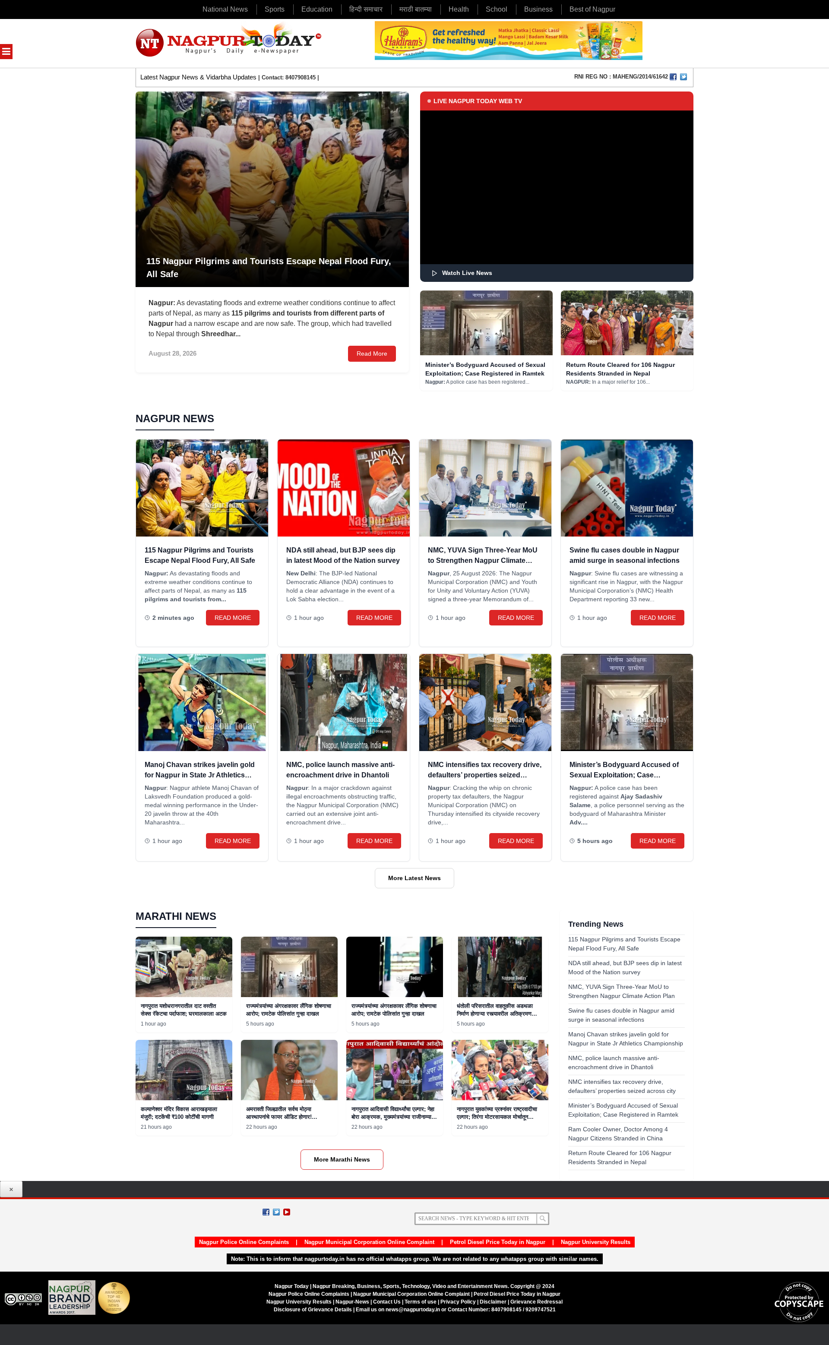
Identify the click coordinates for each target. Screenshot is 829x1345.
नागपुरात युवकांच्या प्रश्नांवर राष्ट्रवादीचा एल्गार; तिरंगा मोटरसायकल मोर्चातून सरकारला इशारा (497, 1117)
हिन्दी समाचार (366, 9)
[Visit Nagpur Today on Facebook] (673, 76)
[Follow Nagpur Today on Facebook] (266, 1212)
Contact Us (387, 1302)
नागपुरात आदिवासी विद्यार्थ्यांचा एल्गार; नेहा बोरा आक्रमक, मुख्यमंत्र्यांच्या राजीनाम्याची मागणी (393, 1117)
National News (225, 9)
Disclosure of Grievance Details (313, 1310)
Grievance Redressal (536, 1302)
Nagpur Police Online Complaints (244, 1242)
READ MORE (233, 617)
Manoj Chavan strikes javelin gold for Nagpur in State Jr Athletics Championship (200, 775)
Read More (372, 353)
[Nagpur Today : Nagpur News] (229, 43)
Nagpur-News (352, 1302)
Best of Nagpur (592, 9)
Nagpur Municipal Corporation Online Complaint (369, 1242)
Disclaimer (494, 1302)
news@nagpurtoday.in (413, 1310)
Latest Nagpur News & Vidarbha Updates (198, 77)
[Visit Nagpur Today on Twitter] (683, 76)
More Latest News (414, 878)
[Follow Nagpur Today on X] (276, 1212)
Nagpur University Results (595, 1242)
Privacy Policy (458, 1302)
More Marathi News (342, 1159)
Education (316, 9)
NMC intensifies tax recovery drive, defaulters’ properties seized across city (484, 775)
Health (459, 9)
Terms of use (421, 1302)
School (496, 9)
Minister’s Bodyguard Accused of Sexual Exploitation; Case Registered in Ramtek (624, 775)
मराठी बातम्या (415, 9)
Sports (275, 9)
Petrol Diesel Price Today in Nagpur (497, 1242)
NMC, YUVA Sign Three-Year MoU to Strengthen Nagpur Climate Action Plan (483, 560)
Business (538, 9)
